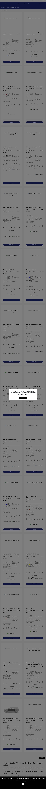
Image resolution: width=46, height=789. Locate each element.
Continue (23, 397)
